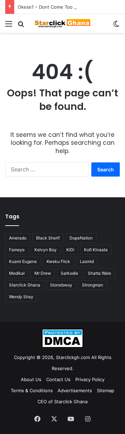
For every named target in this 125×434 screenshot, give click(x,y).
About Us (31, 379)
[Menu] (8, 26)
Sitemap (105, 390)
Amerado (17, 237)
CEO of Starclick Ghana (63, 401)
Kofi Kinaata (96, 249)
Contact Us (58, 379)
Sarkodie (69, 273)
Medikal (17, 273)
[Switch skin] (116, 26)
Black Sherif (48, 237)
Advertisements (75, 390)
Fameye (17, 249)
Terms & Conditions (32, 390)
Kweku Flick (58, 261)
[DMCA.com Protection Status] (62, 346)
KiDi (70, 249)
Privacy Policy (90, 379)
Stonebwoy (61, 284)
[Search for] (20, 26)
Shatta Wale (99, 273)
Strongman (92, 284)
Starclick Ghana (24, 284)
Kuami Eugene (23, 261)
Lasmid (87, 261)
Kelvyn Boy (45, 249)
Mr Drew (42, 273)
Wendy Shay (21, 296)
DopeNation (81, 237)
